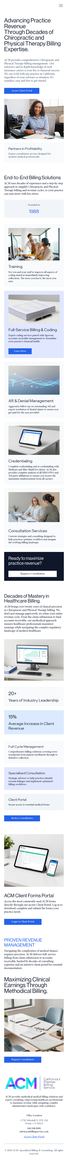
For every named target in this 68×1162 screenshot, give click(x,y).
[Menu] (61, 5)
